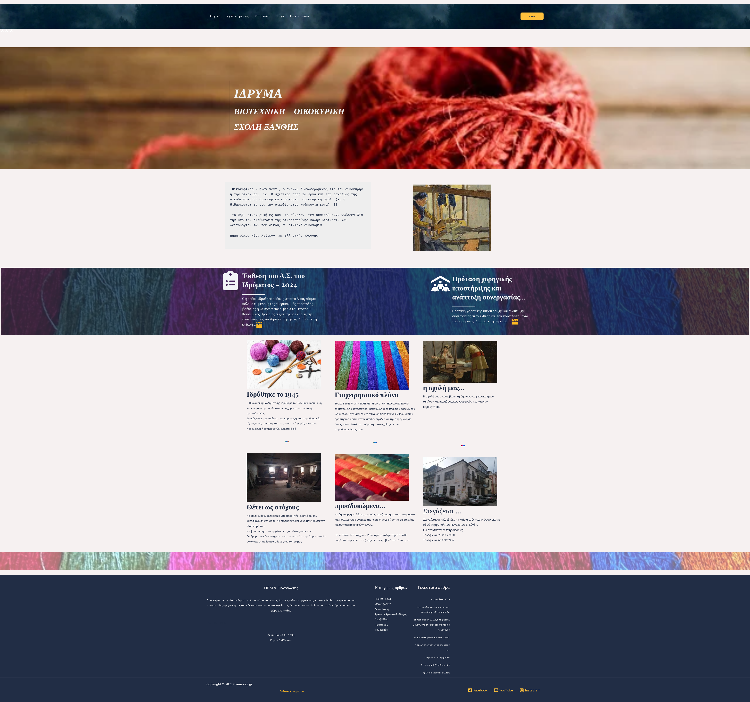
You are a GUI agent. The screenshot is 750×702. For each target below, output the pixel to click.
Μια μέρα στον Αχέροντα (437, 657)
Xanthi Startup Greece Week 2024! (432, 637)
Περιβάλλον (381, 619)
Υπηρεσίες (262, 16)
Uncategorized (383, 604)
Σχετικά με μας (238, 16)
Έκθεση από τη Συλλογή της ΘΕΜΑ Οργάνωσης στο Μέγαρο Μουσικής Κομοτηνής (431, 624)
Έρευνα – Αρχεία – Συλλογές (390, 614)
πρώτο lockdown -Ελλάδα (436, 672)
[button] (532, 16)
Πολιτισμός (381, 624)
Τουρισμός (381, 629)
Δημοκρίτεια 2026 (440, 599)
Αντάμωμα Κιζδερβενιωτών (435, 664)
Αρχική (215, 16)
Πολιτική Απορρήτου (292, 691)
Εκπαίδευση (382, 609)
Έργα (280, 16)
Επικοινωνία (299, 16)
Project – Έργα (383, 599)
